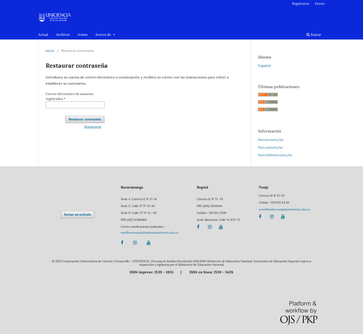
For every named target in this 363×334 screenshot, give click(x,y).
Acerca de (103, 34)
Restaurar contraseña (85, 119)
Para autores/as (270, 147)
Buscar (315, 34)
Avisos (82, 34)
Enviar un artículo (77, 214)
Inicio (50, 51)
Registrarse (300, 3)
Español (264, 65)
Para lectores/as (270, 140)
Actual (43, 34)
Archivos (63, 34)
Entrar (320, 3)
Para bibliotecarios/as (275, 155)
